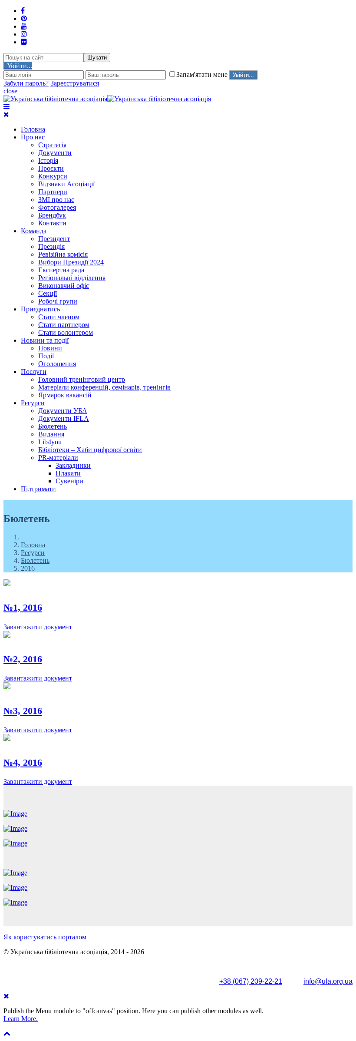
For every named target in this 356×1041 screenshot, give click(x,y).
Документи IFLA (63, 418)
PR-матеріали (58, 457)
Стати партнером (63, 324)
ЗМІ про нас (56, 199)
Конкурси (52, 176)
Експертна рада (61, 270)
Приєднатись (40, 309)
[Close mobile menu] (6, 114)
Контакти (52, 223)
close (10, 91)
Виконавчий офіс (63, 285)
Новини (50, 348)
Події (46, 356)
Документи (55, 152)
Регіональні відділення (71, 277)
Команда (33, 231)
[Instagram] (24, 34)
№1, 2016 (22, 607)
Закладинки (73, 465)
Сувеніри (69, 481)
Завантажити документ (37, 627)
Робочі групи (57, 301)
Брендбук (52, 215)
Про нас (33, 137)
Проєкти (51, 168)
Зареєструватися (74, 83)
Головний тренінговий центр (81, 379)
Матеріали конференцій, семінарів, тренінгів (104, 387)
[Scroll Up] (6, 1033)
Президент (54, 238)
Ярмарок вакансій (65, 395)
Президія (51, 246)
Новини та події (45, 340)
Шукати (97, 57)
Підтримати (38, 488)
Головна (33, 129)
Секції (47, 293)
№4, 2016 (22, 762)
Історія (48, 160)
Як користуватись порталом (44, 937)
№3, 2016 (22, 710)
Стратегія (52, 145)
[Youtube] (24, 26)
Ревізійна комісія (63, 254)
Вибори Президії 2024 (71, 262)
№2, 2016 (22, 659)
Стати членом (58, 317)
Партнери (52, 191)
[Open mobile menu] (6, 106)
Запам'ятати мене (202, 74)
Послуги (33, 371)
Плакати (68, 473)
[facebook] (23, 10)
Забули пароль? (26, 83)
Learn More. (20, 1018)
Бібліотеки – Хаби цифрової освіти (90, 449)
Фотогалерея (57, 207)
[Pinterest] (24, 18)
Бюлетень (52, 426)
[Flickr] (24, 42)
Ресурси (33, 402)
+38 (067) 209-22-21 (250, 981)
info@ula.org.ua (328, 981)
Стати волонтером (65, 332)
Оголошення (57, 363)
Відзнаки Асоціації (66, 184)
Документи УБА (62, 410)
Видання (51, 434)
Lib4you (50, 442)
